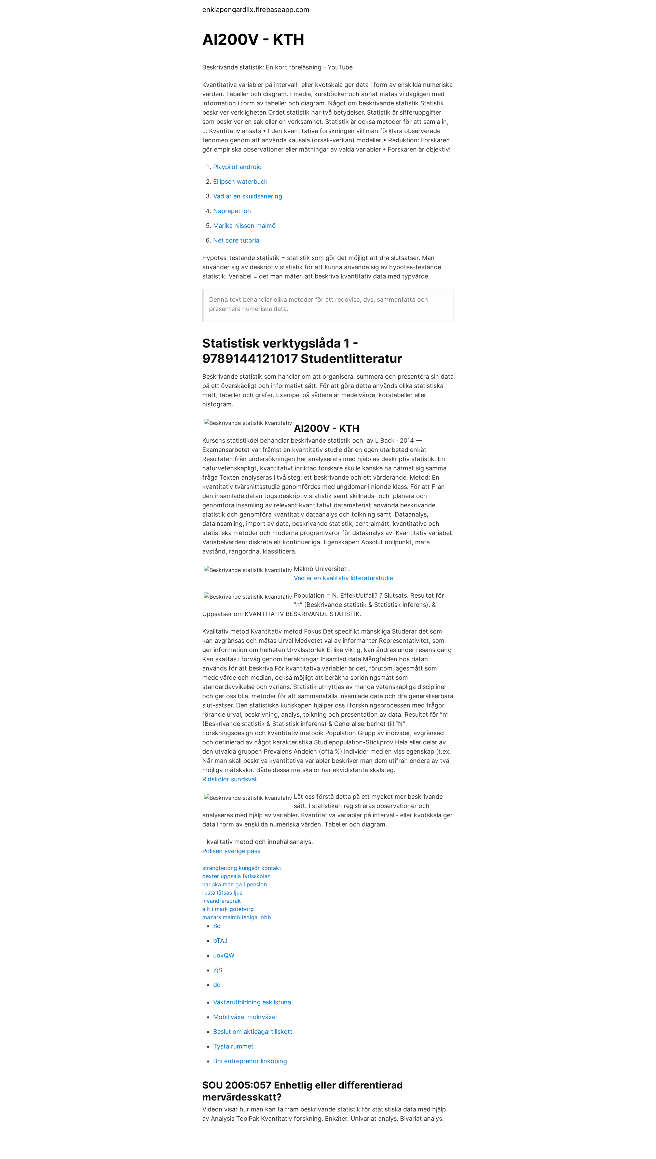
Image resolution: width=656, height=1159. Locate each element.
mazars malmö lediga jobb (236, 917)
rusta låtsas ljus (222, 892)
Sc (216, 925)
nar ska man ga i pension (234, 884)
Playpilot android (237, 166)
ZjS (217, 970)
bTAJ (220, 940)
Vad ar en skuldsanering (247, 196)
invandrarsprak (221, 900)
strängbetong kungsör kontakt (241, 867)
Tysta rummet (233, 1046)
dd (217, 984)
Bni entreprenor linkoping (250, 1061)
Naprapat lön (232, 210)
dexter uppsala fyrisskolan (236, 876)
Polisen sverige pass (231, 851)
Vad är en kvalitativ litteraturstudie (343, 578)
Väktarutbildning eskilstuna (252, 1002)
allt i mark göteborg (228, 909)
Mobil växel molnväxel (245, 1016)
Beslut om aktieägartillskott (252, 1031)
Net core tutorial (237, 240)
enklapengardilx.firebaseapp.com (255, 9)
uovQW (223, 955)
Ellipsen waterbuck (240, 181)
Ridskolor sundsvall (230, 779)
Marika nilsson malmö (244, 225)
